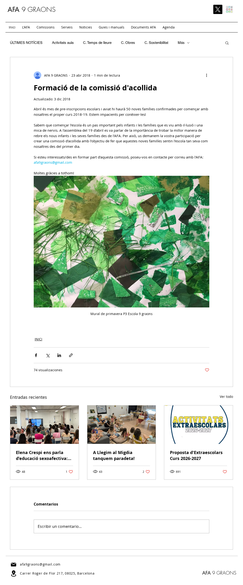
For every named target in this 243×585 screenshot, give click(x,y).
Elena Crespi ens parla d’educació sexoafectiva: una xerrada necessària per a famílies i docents (42, 455)
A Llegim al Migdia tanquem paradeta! (114, 455)
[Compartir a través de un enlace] (71, 355)
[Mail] (13, 565)
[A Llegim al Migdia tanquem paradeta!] (121, 424)
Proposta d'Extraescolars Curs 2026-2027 (196, 455)
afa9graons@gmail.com (40, 564)
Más (181, 43)
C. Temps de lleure (97, 43)
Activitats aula (63, 43)
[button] (45, 27)
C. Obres (128, 43)
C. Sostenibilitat (156, 43)
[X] (217, 9)
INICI (38, 339)
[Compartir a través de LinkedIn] (59, 355)
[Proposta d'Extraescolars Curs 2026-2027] (198, 424)
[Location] (13, 573)
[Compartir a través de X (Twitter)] (47, 355)
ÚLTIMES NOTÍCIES (26, 43)
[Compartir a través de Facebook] (36, 355)
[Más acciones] (206, 75)
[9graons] (229, 9)
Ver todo (226, 396)
